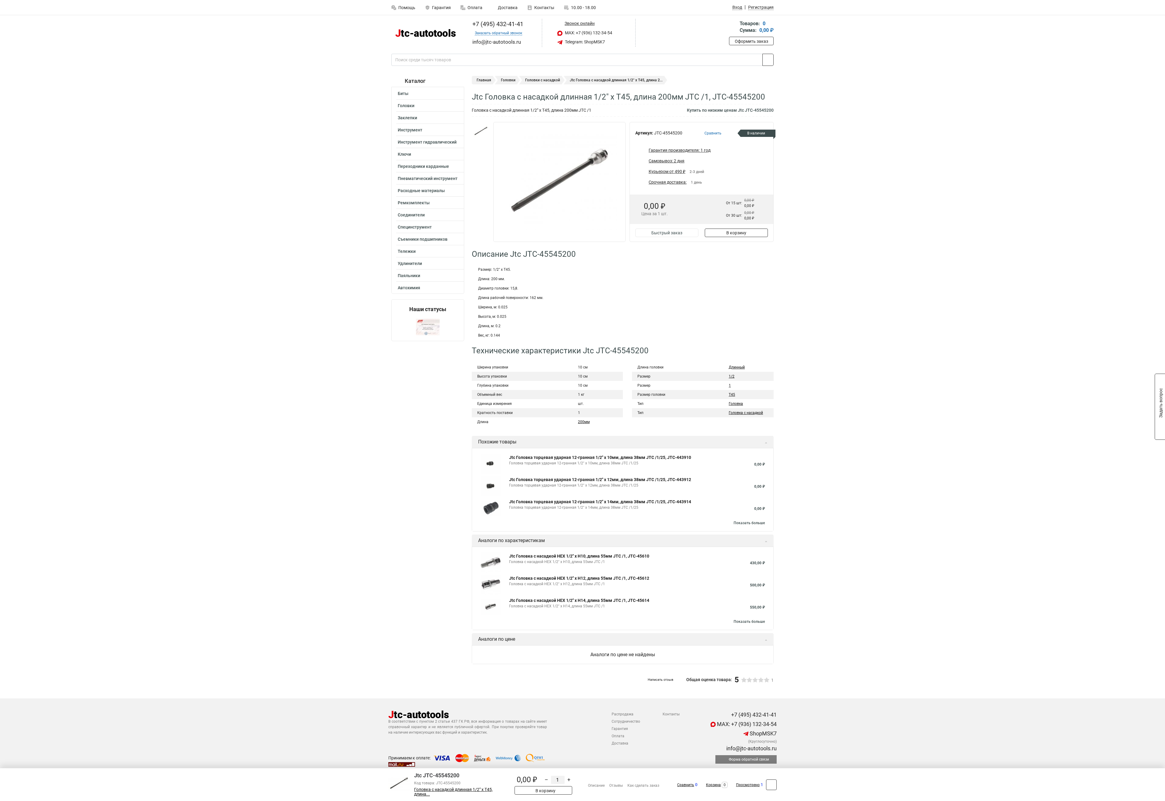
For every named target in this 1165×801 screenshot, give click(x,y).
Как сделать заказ (643, 785)
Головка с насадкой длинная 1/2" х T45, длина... (453, 791)
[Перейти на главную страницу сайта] (425, 33)
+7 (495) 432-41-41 (497, 24)
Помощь (406, 7)
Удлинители (410, 263)
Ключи (404, 154)
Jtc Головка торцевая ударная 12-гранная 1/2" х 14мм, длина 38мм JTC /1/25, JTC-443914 (600, 501)
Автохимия (409, 287)
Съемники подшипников (422, 239)
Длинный (737, 367)
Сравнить (685, 785)
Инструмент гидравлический (427, 142)
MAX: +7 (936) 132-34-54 (588, 32)
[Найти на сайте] (768, 60)
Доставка (507, 7)
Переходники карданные (423, 166)
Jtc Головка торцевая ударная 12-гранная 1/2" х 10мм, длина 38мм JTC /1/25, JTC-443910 (600, 457)
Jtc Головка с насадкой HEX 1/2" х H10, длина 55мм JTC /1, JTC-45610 (579, 556)
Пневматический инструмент (428, 178)
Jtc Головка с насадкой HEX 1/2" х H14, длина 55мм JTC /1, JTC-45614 (579, 600)
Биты (403, 93)
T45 (732, 394)
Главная (484, 80)
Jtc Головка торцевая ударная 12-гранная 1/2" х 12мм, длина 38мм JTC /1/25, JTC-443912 (600, 479)
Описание (596, 785)
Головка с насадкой (746, 413)
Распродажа (622, 714)
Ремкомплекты (414, 202)
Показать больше (749, 523)
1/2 (731, 376)
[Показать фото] (481, 131)
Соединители (411, 214)
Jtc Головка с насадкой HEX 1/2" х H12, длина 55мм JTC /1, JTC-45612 (579, 578)
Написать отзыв (660, 680)
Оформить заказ (751, 41)
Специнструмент (415, 227)
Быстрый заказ (666, 232)
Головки (406, 105)
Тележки (407, 251)
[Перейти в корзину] (733, 27)
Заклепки (407, 117)
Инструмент (410, 129)
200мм (584, 422)
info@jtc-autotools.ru (751, 748)
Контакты (544, 7)
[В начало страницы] (771, 784)
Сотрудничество (626, 721)
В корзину (736, 232)
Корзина (713, 785)
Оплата (475, 7)
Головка (736, 404)
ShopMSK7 (762, 733)
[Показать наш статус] (428, 327)
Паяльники (409, 275)
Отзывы (616, 785)
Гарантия (441, 7)
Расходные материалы (421, 190)
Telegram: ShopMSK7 (584, 41)
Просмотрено (748, 785)
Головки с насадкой (542, 80)
